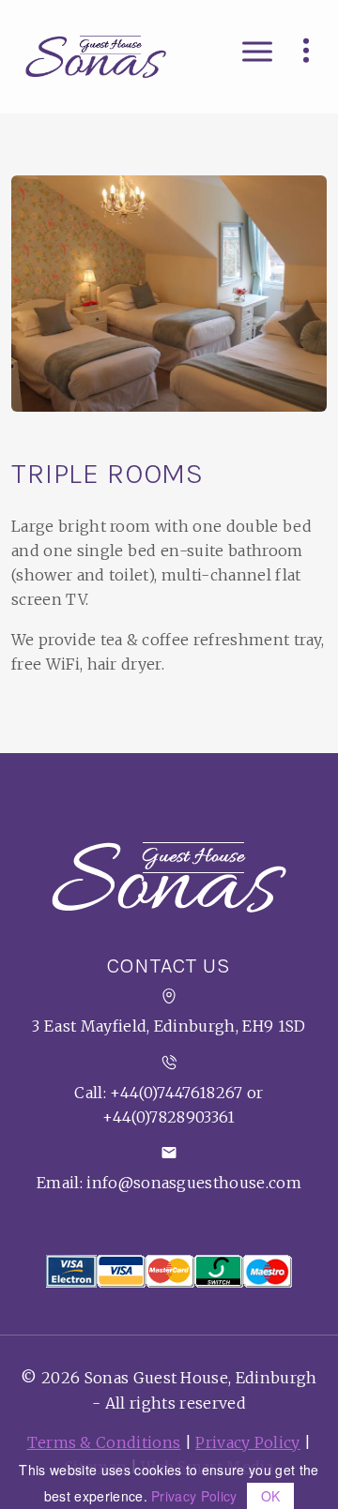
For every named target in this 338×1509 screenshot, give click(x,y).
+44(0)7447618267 (176, 1092)
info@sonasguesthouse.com (193, 1182)
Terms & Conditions (104, 1442)
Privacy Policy (247, 1442)
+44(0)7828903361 (168, 1117)
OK (271, 1495)
